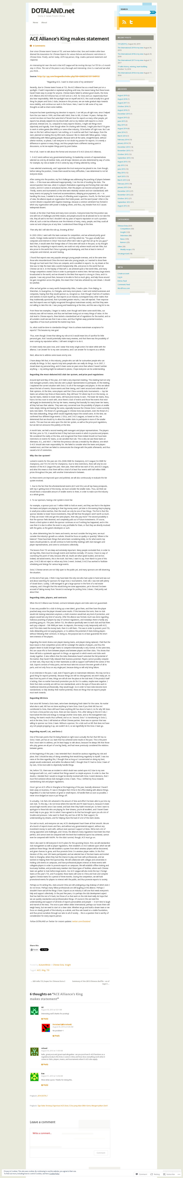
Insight (68, 965)
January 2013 (123, 187)
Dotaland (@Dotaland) (62, 1024)
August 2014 (122, 129)
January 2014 (123, 143)
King (43, 970)
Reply (46, 1019)
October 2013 (123, 154)
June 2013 (121, 169)
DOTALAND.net (52, 11)
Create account (123, 274)
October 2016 (123, 106)
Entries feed (122, 281)
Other (120, 247)
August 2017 (122, 103)
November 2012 (124, 195)
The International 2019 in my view (130, 48)
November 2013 (124, 151)
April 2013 (121, 176)
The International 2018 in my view (130, 54)
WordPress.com (124, 288)
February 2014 (123, 140)
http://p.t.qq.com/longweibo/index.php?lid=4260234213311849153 (68, 76)
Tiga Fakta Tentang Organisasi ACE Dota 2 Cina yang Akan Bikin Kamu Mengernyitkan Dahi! (72, 1106)
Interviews (124, 236)
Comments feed (124, 285)
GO (153, 12)
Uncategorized (123, 254)
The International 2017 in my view (130, 60)
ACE (39, 970)
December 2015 (124, 114)
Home (35, 22)
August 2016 (122, 110)
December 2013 (124, 147)
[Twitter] (131, 22)
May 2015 (121, 125)
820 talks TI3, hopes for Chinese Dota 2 (48, 981)
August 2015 (122, 118)
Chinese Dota (58, 965)
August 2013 (122, 162)
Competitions (125, 229)
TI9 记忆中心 (123, 44)
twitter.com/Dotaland (81, 921)
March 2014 (122, 136)
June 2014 (121, 132)
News (122, 239)
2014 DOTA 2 (42, 1096)
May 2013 (121, 173)
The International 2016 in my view (130, 73)
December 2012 (124, 191)
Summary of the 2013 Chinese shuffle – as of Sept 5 (90, 982)
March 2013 (122, 180)
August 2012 (122, 206)
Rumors (123, 242)
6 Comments (39, 46)
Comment (101, 1153)
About (44, 22)
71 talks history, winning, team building (132, 67)
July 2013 (121, 165)
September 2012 (124, 202)
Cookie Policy (54, 1174)
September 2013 (124, 158)
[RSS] (124, 22)
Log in (120, 277)
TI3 (47, 970)
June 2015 (121, 121)
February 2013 (123, 184)
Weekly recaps (125, 249)
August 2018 (122, 99)
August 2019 (122, 95)
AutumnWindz (44, 965)
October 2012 (123, 198)
